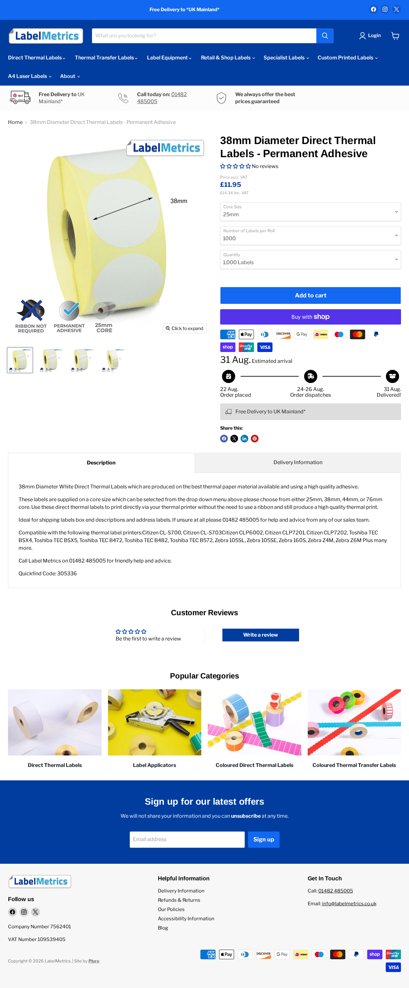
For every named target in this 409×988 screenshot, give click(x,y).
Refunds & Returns (179, 900)
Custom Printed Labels (346, 58)
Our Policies (171, 909)
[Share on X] (234, 438)
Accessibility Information (186, 919)
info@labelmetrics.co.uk (349, 904)
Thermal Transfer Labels (105, 58)
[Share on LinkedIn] (244, 438)
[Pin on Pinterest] (255, 438)
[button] (235, 166)
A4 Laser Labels (28, 76)
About (68, 76)
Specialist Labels (284, 58)
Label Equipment (168, 58)
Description (101, 463)
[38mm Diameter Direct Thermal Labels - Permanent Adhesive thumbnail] (20, 360)
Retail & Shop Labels (226, 58)
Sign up (263, 839)
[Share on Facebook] (224, 438)
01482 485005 (335, 891)
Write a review (260, 635)
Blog (163, 928)
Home (15, 122)
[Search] (325, 35)
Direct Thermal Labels (35, 58)
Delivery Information (298, 462)
